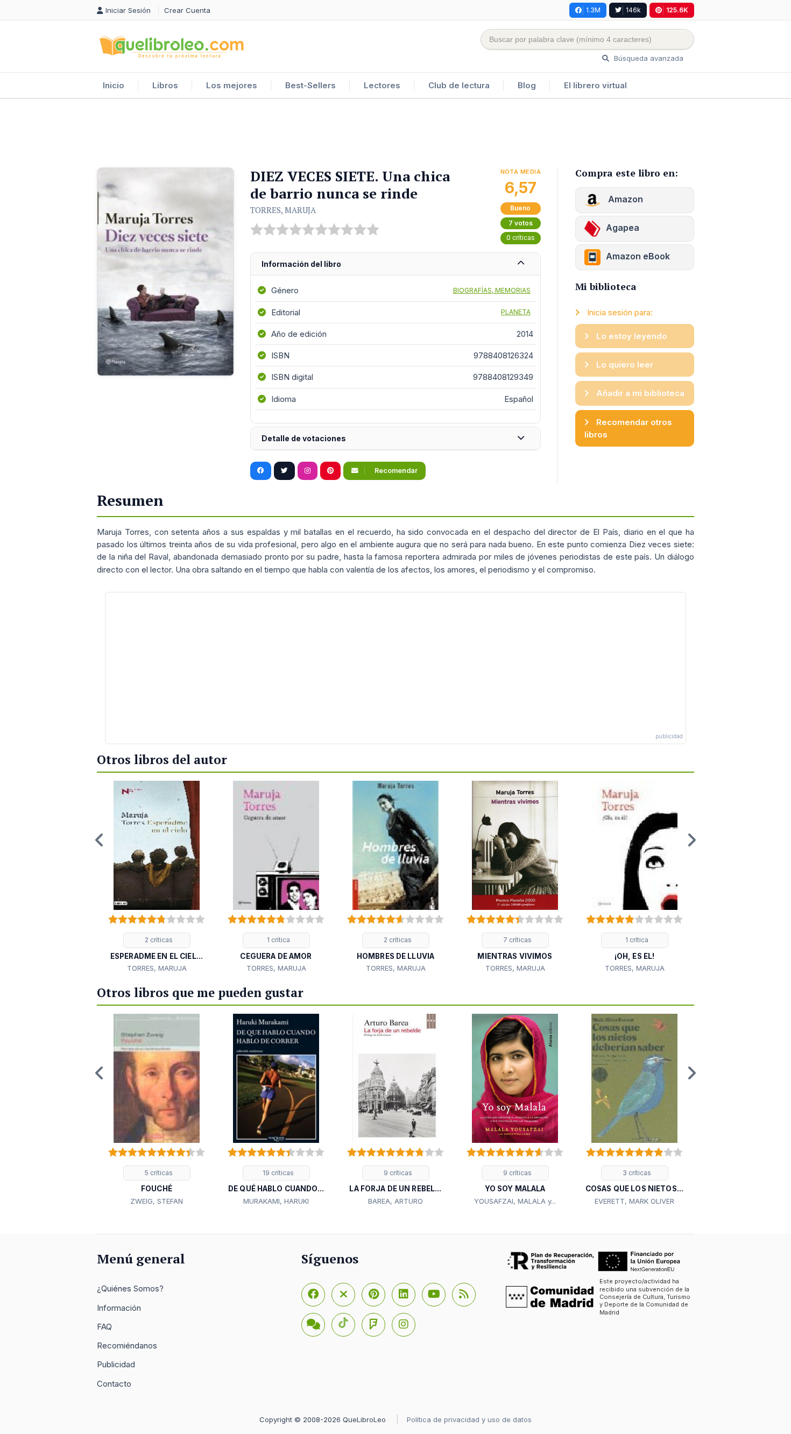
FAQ (104, 1327)
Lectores (382, 85)
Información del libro (301, 264)
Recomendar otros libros (628, 428)
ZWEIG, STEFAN (156, 1201)
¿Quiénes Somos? (130, 1288)
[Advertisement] (395, 134)
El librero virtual (595, 85)
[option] (156, 877)
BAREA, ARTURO (395, 1201)
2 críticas (158, 940)
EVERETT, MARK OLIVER (634, 1201)
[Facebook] (313, 1294)
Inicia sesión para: (619, 312)
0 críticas (520, 238)
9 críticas (397, 1173)
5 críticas (158, 1173)
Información (119, 1308)
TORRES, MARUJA (283, 209)
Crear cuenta (187, 10)
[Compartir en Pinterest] (330, 471)
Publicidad (116, 1364)
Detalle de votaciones (304, 438)
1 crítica (277, 940)
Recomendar (395, 471)
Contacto (114, 1384)
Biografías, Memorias (492, 290)
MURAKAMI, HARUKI (276, 1201)
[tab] (395, 264)
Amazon (624, 199)
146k (633, 10)
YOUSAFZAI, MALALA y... (515, 1201)
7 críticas (517, 940)
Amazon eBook (638, 256)
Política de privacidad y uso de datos (469, 1419)
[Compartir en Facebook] (260, 471)
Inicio (113, 85)
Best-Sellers (310, 85)
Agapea (622, 227)
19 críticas (277, 1173)
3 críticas (636, 1173)
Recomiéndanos (127, 1345)
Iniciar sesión (129, 10)
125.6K (677, 10)
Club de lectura (459, 85)
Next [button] (691, 840)
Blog (527, 85)
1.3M (593, 10)
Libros (165, 85)
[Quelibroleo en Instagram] (307, 471)
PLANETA (516, 312)
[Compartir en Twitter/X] (284, 471)
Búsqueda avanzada (647, 58)
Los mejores (231, 85)
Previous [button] (99, 840)
